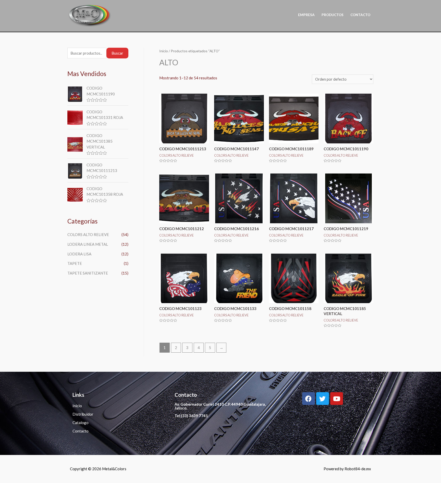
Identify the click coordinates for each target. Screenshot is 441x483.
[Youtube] (336, 398)
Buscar (117, 53)
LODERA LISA (79, 254)
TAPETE (74, 263)
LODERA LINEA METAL (87, 244)
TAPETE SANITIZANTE (87, 273)
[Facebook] (308, 398)
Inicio (163, 51)
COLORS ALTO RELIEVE (88, 234)
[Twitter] (322, 398)
